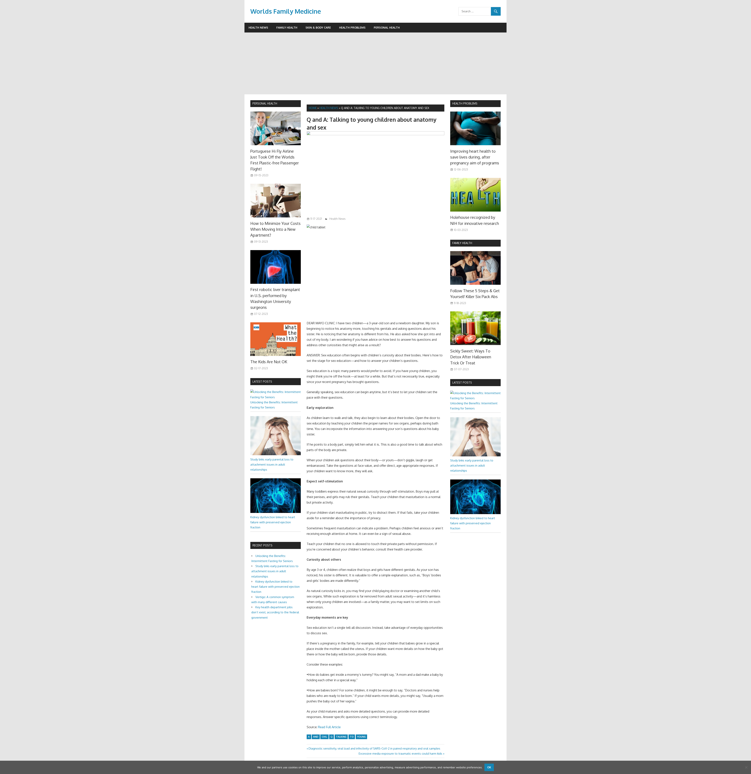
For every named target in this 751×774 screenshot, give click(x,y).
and (315, 736)
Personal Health (387, 27)
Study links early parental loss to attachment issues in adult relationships (271, 465)
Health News (258, 27)
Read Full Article (329, 727)
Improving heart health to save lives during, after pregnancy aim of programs (474, 157)
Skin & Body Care (318, 27)
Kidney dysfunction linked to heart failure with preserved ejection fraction (272, 522)
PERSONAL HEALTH (264, 103)
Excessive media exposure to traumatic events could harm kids (400, 753)
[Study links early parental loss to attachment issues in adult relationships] (275, 454)
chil (324, 736)
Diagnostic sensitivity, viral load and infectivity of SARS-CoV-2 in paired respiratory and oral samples (374, 748)
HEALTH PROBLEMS (464, 103)
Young (361, 736)
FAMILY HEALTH (462, 243)
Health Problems (352, 27)
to (352, 736)
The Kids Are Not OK (268, 361)
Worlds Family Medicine (285, 11)
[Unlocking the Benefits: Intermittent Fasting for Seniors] (275, 397)
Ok (489, 767)
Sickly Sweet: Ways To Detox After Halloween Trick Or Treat (470, 356)
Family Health (286, 27)
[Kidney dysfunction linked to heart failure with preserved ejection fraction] (275, 512)
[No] (746, 767)
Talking (341, 736)
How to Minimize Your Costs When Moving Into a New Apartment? (275, 229)
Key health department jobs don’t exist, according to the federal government (275, 612)
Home (313, 108)
